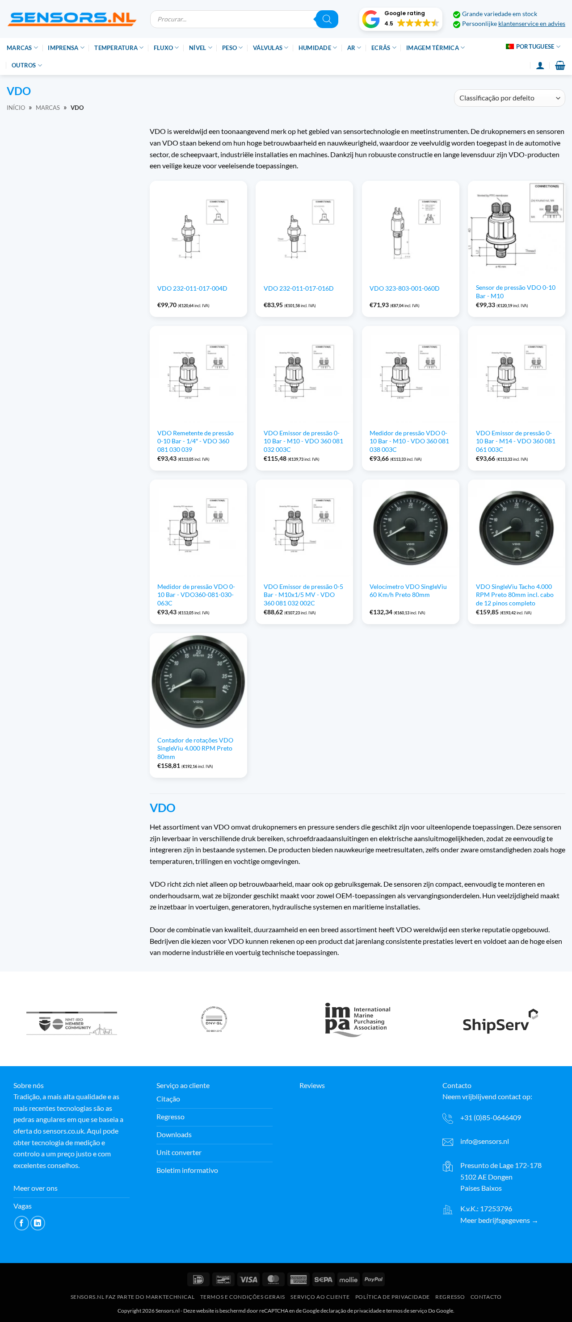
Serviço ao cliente (319, 1297)
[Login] (540, 65)
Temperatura (116, 47)
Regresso (450, 1297)
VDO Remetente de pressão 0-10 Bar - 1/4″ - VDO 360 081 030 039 (195, 441)
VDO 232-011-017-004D (192, 288)
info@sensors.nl (484, 1141)
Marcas (19, 47)
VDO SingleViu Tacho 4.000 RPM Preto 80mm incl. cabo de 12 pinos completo (515, 595)
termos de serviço (406, 1311)
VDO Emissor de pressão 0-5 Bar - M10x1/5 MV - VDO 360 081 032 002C (303, 595)
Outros (24, 65)
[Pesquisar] (327, 19)
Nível (197, 47)
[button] (400, 19)
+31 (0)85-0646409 (490, 1117)
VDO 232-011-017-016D (299, 288)
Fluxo (163, 47)
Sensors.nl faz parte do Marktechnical (133, 1297)
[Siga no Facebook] (21, 1223)
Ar (351, 47)
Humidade (315, 47)
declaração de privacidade (351, 1311)
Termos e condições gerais (242, 1297)
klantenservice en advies (531, 23)
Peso (229, 47)
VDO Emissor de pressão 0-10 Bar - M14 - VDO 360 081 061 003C (515, 441)
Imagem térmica (432, 47)
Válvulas (267, 47)
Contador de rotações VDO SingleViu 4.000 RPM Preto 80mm (195, 748)
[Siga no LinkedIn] (37, 1223)
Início (16, 107)
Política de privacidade (392, 1297)
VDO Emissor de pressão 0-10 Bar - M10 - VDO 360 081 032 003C (303, 441)
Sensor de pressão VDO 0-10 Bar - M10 (515, 292)
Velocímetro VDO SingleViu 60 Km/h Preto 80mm (408, 591)
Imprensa (63, 47)
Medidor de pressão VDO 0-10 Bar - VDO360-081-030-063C (196, 595)
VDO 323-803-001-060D (405, 288)
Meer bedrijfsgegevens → (499, 1220)
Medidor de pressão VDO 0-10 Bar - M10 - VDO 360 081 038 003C (409, 441)
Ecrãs (380, 47)
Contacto (486, 1297)
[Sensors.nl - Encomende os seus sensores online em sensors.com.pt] (72, 19)
